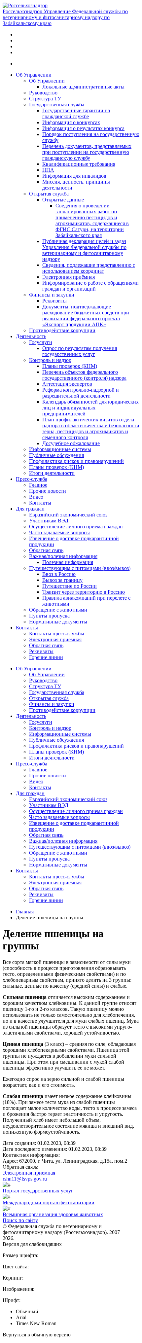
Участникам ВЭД (48, 520)
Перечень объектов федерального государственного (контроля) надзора (84, 375)
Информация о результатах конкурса (83, 128)
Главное (38, 485)
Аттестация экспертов (67, 384)
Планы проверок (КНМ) (69, 366)
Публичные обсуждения (56, 455)
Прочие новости (47, 491)
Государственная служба (56, 104)
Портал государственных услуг (38, 1190)
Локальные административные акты (83, 86)
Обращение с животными (58, 610)
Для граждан (30, 509)
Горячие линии (46, 657)
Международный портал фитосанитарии (48, 1202)
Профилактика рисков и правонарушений (76, 461)
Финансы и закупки (51, 295)
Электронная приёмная (68, 277)
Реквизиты (54, 300)
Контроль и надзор (50, 360)
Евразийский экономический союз (68, 514)
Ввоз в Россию (59, 574)
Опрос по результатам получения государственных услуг (79, 351)
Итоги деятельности (52, 473)
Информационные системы (60, 449)
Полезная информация (67, 562)
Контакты (40, 503)
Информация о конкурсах (71, 122)
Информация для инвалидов (74, 176)
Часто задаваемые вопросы (59, 532)
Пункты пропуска (49, 615)
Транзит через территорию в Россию (83, 592)
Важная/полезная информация (63, 556)
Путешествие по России (69, 586)
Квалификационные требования (78, 164)
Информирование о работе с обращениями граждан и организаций (90, 286)
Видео (36, 497)
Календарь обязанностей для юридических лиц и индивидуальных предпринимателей (90, 407)
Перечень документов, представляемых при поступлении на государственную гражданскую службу (86, 152)
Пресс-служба (31, 479)
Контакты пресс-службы (56, 633)
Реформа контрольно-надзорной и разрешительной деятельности (80, 393)
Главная (25, 911)
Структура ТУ (45, 98)
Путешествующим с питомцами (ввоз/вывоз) (79, 568)
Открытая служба (49, 193)
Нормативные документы (58, 621)
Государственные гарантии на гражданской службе (76, 113)
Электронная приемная (55, 639)
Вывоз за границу (62, 580)
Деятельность (31, 336)
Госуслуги (40, 342)
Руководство (43, 92)
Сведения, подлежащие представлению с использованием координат (88, 268)
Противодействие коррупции (62, 330)
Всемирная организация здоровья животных (53, 1214)
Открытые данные (63, 199)
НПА (48, 170)
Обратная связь (46, 550)
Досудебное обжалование (71, 443)
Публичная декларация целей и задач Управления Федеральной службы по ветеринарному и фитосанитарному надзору (84, 250)
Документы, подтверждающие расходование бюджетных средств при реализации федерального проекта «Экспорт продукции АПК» (85, 315)
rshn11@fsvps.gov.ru (25, 1179)
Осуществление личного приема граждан (76, 526)
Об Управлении (34, 75)
